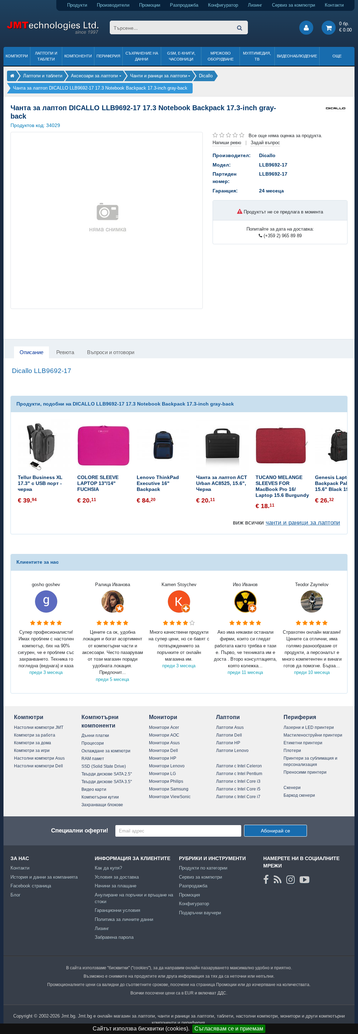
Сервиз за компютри (293, 5)
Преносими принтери (305, 772)
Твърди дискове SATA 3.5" (106, 781)
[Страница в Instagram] (290, 880)
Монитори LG (162, 773)
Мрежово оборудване (221, 56)
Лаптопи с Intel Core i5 (238, 789)
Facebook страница (30, 885)
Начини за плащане (115, 885)
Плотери (292, 750)
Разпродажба (184, 5)
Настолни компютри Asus (39, 758)
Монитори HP (162, 758)
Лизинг (255, 5)
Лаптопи (228, 717)
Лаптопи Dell (229, 735)
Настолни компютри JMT (38, 727)
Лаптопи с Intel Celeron (239, 766)
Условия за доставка (117, 877)
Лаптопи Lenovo (232, 750)
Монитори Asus (164, 742)
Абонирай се (275, 830)
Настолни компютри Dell (38, 766)
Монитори (163, 717)
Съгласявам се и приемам (228, 1029)
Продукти (77, 5)
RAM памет (92, 758)
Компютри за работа (34, 735)
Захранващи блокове (102, 804)
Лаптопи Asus (230, 727)
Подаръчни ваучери (200, 912)
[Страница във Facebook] (266, 880)
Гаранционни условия (117, 910)
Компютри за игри (32, 750)
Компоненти (78, 56)
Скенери (292, 787)
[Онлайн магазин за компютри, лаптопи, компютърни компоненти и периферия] (12, 75)
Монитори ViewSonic (170, 796)
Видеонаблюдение (297, 56)
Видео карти (93, 789)
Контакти (334, 5)
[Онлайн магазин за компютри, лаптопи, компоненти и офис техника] (52, 33)
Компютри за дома (32, 742)
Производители (113, 5)
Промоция (189, 895)
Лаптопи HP (228, 742)
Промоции (149, 5)
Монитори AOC (164, 735)
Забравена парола (114, 937)
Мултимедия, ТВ (257, 56)
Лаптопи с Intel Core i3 (238, 781)
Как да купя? (108, 868)
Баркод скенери (299, 795)
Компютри (17, 56)
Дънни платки (95, 735)
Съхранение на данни (142, 56)
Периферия (108, 56)
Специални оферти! (79, 830)
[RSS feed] (277, 880)
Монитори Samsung (168, 789)
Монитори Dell (163, 750)
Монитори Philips (166, 781)
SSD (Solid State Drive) (103, 766)
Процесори (92, 743)
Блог (15, 895)
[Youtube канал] (304, 880)
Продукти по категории (203, 868)
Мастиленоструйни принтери (313, 735)
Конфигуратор (223, 5)
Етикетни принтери (303, 742)
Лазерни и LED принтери (309, 727)
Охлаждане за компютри (105, 750)
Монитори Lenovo (167, 766)
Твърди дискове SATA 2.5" (106, 774)
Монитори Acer (164, 727)
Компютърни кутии (100, 797)
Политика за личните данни (124, 919)
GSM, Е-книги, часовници (181, 56)
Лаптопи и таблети (46, 56)
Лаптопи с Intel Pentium (239, 773)
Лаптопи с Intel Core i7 (238, 796)
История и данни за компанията (44, 877)
